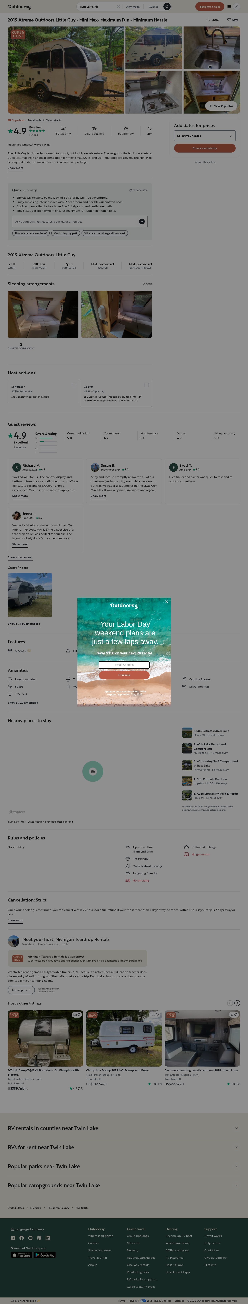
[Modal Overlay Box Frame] (124, 652)
